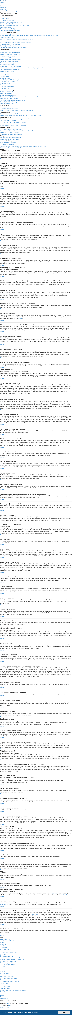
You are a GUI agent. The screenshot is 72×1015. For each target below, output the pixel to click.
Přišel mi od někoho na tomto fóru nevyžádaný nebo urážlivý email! (16, 110)
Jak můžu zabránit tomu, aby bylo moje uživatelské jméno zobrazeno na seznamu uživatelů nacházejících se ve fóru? (29, 35)
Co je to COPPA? (4, 18)
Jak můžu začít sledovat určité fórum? (9, 132)
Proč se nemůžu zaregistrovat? (7, 20)
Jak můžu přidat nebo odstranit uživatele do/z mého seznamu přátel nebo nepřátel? (20, 115)
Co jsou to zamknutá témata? (7, 86)
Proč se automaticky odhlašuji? (8, 29)
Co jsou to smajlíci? (5, 78)
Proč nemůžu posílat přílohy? (7, 63)
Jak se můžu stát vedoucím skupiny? (9, 98)
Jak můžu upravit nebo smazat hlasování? (10, 59)
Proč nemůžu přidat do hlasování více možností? (12, 58)
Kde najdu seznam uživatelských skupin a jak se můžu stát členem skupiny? (19, 97)
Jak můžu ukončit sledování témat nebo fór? (11, 134)
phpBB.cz (10, 1005)
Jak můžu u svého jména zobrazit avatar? (10, 44)
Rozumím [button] (64, 1012)
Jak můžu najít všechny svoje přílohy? (9, 139)
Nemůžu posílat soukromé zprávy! (8, 107)
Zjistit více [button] (36, 1012)
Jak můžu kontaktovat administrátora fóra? (10, 148)
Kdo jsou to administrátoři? (6, 92)
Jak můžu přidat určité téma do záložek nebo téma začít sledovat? (16, 131)
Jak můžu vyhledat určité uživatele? (9, 124)
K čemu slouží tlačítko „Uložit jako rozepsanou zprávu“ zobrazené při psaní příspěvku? (21, 68)
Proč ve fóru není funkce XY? (7, 144)
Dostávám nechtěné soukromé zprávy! (9, 108)
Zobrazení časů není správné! (7, 37)
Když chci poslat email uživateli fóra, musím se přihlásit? (14, 47)
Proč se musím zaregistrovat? (7, 17)
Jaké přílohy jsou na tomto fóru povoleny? (10, 137)
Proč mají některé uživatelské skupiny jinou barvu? (12, 100)
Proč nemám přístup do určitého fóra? (9, 61)
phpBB (20, 318)
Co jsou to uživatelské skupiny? (8, 95)
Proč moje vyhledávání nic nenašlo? (9, 120)
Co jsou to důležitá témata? (7, 85)
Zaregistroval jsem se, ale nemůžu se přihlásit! (11, 22)
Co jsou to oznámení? (5, 83)
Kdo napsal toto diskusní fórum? (8, 142)
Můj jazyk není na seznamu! (7, 41)
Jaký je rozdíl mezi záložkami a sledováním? (11, 129)
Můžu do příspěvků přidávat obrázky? (9, 80)
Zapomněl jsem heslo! (5, 27)
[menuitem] (2, 2)
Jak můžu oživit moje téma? (7, 71)
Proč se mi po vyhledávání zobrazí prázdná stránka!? (13, 122)
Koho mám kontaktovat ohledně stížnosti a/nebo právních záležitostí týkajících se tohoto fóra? (23, 146)
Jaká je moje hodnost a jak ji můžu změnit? (10, 46)
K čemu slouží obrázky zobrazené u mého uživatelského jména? (16, 42)
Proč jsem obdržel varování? (7, 64)
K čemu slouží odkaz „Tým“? (7, 103)
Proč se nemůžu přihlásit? (6, 24)
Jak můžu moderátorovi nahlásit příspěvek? (11, 66)
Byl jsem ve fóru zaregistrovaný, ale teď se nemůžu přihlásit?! (15, 25)
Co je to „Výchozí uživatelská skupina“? (10, 102)
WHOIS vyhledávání (35, 914)
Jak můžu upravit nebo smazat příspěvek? (10, 52)
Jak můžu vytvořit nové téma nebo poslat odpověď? (12, 51)
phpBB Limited (53, 893)
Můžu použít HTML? (5, 76)
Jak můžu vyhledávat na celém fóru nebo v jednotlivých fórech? (15, 119)
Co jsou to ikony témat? (6, 88)
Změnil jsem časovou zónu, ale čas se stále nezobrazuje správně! (16, 39)
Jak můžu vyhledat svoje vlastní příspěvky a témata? (13, 125)
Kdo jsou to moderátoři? (6, 93)
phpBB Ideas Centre (5, 904)
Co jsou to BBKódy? (5, 75)
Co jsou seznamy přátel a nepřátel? (9, 114)
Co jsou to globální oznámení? (7, 81)
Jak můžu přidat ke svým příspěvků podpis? (11, 54)
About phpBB (64, 895)
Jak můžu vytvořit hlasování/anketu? (9, 56)
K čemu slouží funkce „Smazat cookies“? (10, 30)
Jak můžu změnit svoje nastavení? (8, 34)
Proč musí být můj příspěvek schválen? (9, 69)
